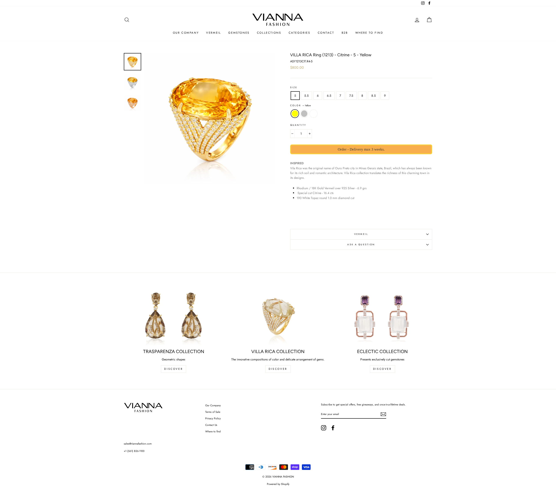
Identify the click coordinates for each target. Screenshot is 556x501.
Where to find (213, 431)
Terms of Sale (212, 412)
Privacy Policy (213, 418)
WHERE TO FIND (369, 33)
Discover (278, 369)
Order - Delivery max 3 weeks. (361, 149)
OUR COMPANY (186, 33)
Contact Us (211, 425)
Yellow (295, 114)
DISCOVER (173, 369)
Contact (326, 33)
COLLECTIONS (269, 33)
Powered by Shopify (278, 484)
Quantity (298, 125)
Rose (313, 114)
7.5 (351, 95)
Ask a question (361, 244)
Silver (304, 114)
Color (300, 105)
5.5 (306, 95)
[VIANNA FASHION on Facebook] (333, 427)
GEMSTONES (238, 33)
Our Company (213, 405)
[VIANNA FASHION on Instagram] (323, 427)
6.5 (329, 95)
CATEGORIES (299, 33)
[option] (210, 118)
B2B (345, 33)
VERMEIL (361, 234)
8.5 (373, 95)
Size (294, 87)
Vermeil (213, 33)
